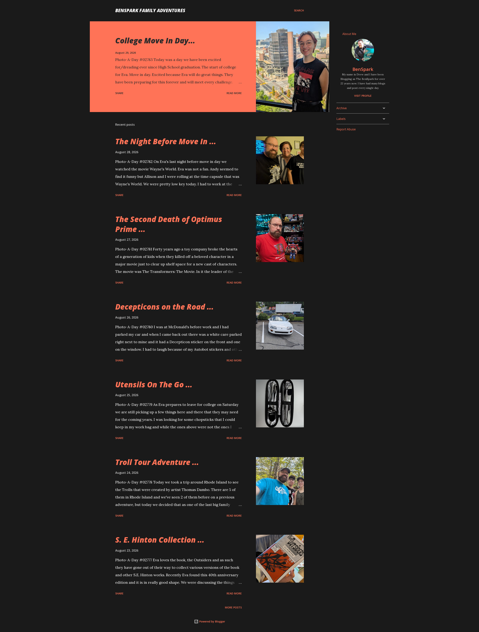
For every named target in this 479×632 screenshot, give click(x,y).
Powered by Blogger (212, 621)
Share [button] (119, 93)
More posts (233, 607)
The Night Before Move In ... (165, 141)
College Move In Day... (155, 40)
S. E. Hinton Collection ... (159, 540)
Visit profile (363, 95)
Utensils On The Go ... (153, 384)
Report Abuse (346, 129)
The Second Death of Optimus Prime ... (168, 224)
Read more (234, 93)
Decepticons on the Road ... (164, 307)
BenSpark (363, 69)
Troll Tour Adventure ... (157, 462)
